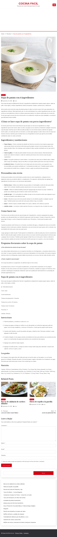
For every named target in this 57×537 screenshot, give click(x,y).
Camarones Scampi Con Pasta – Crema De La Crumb (17, 495)
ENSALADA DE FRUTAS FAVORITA (13, 503)
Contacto (26, 533)
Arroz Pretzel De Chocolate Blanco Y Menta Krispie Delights (19, 506)
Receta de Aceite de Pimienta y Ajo (12, 489)
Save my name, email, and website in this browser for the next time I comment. (23, 461)
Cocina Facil (28, 3)
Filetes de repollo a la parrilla (41, 402)
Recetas (3, 95)
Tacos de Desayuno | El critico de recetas (14, 497)
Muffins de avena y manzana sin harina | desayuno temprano (19, 522)
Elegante (5, 508)
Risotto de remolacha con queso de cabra (14, 511)
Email (3, 449)
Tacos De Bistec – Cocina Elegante (12, 492)
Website (3, 455)
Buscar (43, 473)
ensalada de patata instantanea (11, 500)
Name (3, 443)
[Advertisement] (28, 20)
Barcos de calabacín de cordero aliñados (14, 484)
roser (15, 101)
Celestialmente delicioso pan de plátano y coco (15, 517)
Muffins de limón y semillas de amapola (13, 514)
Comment (4, 425)
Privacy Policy (19, 533)
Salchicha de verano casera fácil (11, 519)
